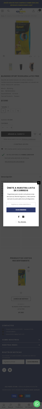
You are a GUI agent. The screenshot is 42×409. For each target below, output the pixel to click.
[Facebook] (18, 216)
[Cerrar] (38, 182)
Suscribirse (21, 210)
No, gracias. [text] (22, 222)
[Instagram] (23, 216)
